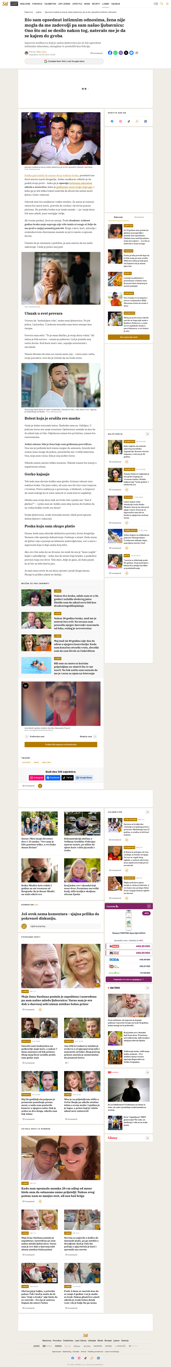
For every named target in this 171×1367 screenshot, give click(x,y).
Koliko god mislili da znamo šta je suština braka (52, 175)
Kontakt (76, 1351)
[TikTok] (129, 121)
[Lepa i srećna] (87, 1346)
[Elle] (67, 1346)
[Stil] (5, 3)
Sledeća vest (86, 736)
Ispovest (26, 762)
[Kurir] (36, 1346)
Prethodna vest (37, 736)
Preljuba (46, 762)
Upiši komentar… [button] (38, 926)
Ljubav (39, 12)
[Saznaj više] (147, 988)
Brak (36, 762)
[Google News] (145, 121)
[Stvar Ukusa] (133, 1346)
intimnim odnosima (80, 183)
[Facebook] (112, 121)
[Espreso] (58, 1346)
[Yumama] (120, 1346)
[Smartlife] (98, 1346)
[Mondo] (47, 1346)
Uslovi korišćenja (112, 1351)
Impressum (56, 1351)
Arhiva (83, 1351)
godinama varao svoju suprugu (74, 187)
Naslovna (29, 12)
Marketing (67, 1351)
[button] (96, 53)
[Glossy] (77, 1346)
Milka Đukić (42, 52)
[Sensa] (108, 1346)
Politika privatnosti (95, 1351)
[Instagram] (120, 121)
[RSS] (137, 121)
